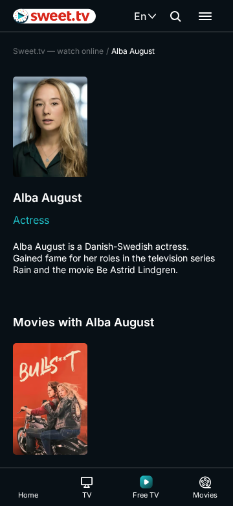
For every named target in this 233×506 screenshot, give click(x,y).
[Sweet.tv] (54, 16)
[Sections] (205, 16)
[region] (116, 399)
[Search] (175, 16)
